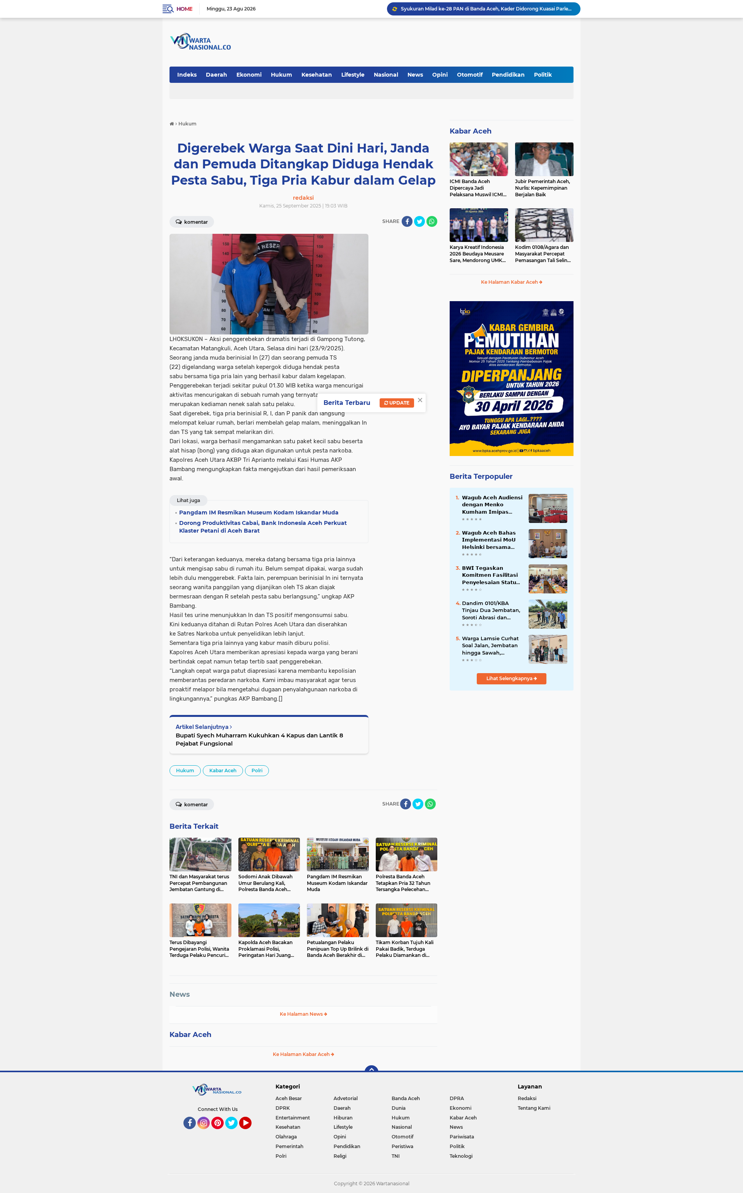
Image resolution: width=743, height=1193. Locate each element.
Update (398, 403)
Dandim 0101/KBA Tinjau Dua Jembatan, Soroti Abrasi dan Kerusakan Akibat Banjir (491, 610)
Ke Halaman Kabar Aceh (302, 1054)
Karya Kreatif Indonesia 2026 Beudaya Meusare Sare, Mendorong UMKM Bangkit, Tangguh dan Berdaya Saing (478, 254)
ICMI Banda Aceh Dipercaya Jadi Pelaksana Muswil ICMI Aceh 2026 (479, 9)
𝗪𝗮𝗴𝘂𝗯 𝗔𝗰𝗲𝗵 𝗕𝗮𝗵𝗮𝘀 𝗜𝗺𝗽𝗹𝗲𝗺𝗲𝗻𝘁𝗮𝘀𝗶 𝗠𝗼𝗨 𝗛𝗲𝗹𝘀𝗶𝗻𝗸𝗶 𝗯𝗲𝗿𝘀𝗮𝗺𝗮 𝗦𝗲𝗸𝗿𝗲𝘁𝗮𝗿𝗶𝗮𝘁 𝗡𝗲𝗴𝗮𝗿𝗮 (489, 540)
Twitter (235, 1132)
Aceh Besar (289, 1098)
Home (184, 8)
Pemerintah (289, 1146)
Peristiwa (402, 1146)
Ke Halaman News (302, 1014)
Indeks (187, 74)
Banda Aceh (406, 1098)
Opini (440, 74)
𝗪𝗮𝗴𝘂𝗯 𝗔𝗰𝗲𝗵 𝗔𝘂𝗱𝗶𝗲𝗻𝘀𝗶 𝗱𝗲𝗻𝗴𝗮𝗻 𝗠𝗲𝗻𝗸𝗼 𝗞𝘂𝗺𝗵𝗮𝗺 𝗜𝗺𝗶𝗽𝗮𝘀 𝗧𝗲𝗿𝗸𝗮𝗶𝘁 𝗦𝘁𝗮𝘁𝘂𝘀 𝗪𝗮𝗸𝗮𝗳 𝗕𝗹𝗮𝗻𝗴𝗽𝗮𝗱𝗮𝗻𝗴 (492, 504)
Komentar (195, 222)
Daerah (216, 74)
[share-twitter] (419, 221)
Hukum (281, 74)
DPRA (457, 1098)
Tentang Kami (534, 1108)
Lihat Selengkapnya (510, 678)
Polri (257, 770)
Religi (340, 1156)
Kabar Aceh (222, 770)
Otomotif (470, 74)
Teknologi (461, 1156)
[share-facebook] (407, 221)
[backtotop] (371, 1072)
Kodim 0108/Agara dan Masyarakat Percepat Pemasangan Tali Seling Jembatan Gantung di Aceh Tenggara (542, 254)
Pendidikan (508, 74)
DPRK (283, 1108)
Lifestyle (353, 74)
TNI (396, 1156)
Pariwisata (462, 1137)
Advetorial (346, 1098)
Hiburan (343, 1118)
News (415, 74)
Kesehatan (316, 74)
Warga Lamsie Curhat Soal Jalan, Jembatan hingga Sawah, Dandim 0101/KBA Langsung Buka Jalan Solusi (490, 645)
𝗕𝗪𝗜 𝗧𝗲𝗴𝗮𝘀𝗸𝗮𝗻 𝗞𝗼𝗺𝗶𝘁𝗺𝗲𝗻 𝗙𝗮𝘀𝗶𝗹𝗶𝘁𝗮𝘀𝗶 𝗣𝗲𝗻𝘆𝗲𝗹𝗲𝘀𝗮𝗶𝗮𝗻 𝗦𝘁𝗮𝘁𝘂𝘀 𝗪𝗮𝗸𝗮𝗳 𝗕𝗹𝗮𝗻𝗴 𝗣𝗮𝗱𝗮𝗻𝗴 (491, 575)
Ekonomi (249, 74)
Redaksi (527, 1098)
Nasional (386, 74)
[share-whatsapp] (431, 221)
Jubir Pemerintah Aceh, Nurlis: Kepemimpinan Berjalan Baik (542, 187)
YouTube (250, 1132)
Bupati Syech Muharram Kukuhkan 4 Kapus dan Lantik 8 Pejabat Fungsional (259, 739)
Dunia (399, 1108)
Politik (543, 74)
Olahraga (286, 1137)
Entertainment (293, 1118)
